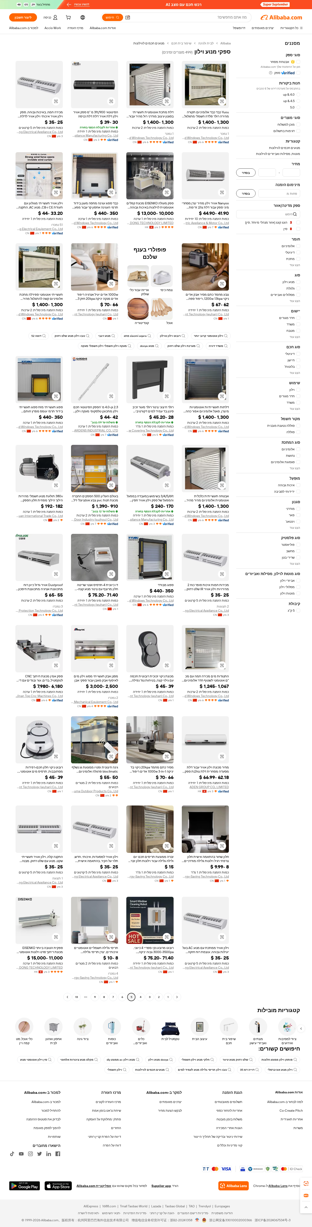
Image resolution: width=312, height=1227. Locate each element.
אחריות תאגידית (292, 1119)
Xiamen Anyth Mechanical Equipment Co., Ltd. (94, 702)
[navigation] (268, 520)
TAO (192, 1206)
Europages (222, 1206)
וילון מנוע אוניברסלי (280, 1069)
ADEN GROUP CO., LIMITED (209, 787)
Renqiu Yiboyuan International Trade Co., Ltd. (39, 516)
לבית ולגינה (206, 43)
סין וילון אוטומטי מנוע (33, 1059)
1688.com (109, 1206)
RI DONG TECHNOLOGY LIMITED (150, 223)
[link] (306, 1183)
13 (76, 997)
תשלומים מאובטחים (228, 1102)
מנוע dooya (147, 346)
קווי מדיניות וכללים (229, 1145)
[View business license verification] (197, 1220)
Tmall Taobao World (133, 1206)
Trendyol (204, 1206)
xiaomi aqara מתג (135, 336)
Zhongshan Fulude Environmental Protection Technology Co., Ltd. (39, 610)
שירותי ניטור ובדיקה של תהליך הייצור (217, 1136)
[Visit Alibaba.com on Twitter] (39, 1154)
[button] (127, 17)
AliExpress (91, 1206)
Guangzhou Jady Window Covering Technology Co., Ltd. (150, 430)
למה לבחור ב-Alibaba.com (285, 1102)
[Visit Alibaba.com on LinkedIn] (48, 1154)
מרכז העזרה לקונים (108, 1102)
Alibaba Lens (278, 1186)
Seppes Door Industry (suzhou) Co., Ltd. (94, 519)
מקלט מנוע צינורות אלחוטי (76, 1059)
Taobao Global (175, 1206)
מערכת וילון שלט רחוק (181, 346)
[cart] (67, 18)
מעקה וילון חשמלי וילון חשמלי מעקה (104, 346)
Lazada (156, 1206)
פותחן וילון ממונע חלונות (277, 1059)
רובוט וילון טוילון (170, 336)
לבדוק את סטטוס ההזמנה (43, 1119)
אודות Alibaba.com (289, 1092)
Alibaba (225, 43)
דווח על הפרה (112, 1145)
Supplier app (161, 1186)
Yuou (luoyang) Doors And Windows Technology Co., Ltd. (205, 138)
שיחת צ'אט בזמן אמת (106, 1110)
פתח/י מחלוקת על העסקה (103, 1119)
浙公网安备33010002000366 (230, 1220)
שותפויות (54, 1136)
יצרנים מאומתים (170, 1102)
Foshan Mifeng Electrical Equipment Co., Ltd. (39, 229)
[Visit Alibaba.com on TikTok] (12, 1154)
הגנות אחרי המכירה (229, 1128)
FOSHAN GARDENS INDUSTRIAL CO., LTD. (94, 430)
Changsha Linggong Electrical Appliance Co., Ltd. (39, 132)
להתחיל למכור (51, 1110)
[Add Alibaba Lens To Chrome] (233, 1185)
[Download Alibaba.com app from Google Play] (24, 1185)
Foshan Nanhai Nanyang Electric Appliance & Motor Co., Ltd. (205, 223)
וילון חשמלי (114, 1069)
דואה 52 (36, 336)
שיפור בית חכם (181, 43)
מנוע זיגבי (104, 336)
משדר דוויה (216, 346)
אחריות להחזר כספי (229, 1110)
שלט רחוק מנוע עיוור (235, 1059)
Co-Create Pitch (291, 1110)
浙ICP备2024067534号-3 (273, 1220)
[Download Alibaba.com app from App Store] (58, 1185)
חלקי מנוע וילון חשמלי (195, 1059)
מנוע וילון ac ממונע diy (121, 1059)
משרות (298, 1128)
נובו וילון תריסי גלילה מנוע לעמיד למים (202, 1069)
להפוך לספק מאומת (47, 1128)
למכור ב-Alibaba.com (46, 1102)
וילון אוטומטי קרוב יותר (208, 336)
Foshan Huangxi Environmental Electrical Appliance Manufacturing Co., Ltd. (94, 135)
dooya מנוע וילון (158, 1059)
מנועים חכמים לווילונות (150, 1069)
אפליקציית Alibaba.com (94, 1186)
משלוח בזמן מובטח (229, 1119)
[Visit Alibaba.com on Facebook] (58, 1154)
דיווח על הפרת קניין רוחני (104, 1136)
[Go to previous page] (177, 997)
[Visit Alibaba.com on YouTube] (21, 1154)
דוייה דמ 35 (247, 1069)
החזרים (116, 1128)
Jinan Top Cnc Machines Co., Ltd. (39, 696)
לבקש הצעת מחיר (170, 1110)
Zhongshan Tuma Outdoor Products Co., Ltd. (94, 791)
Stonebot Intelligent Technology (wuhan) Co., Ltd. (205, 314)
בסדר (246, 173)
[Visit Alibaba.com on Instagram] (30, 1154)
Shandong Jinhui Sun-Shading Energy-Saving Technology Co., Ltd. (205, 876)
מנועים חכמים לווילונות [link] (148, 43)
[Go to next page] (67, 997)
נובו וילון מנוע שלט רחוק (70, 336)
